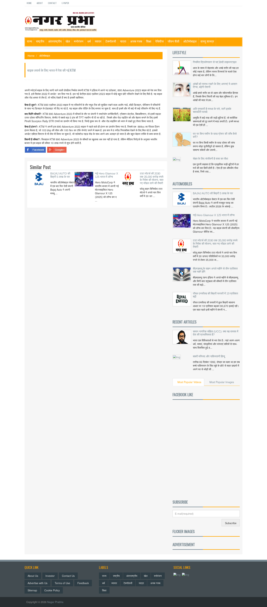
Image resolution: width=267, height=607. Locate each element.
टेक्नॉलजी (110, 41)
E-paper (65, 3)
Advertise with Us (37, 583)
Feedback (83, 583)
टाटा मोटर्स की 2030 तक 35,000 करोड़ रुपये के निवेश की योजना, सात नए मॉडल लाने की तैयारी (151, 178)
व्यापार (98, 41)
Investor (50, 576)
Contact (52, 3)
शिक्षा (148, 41)
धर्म (89, 41)
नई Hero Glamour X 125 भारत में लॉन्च (106, 175)
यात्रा (123, 41)
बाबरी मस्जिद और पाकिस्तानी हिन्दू (209, 356)
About (40, 3)
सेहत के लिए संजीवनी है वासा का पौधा (210, 158)
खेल (68, 41)
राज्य (29, 41)
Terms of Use (62, 583)
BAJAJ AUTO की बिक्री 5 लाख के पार (60, 175)
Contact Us (68, 576)
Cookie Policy (52, 590)
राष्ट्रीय (40, 41)
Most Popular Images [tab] (221, 382)
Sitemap (32, 590)
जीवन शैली (173, 41)
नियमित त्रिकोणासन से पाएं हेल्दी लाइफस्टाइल (214, 62)
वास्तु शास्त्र (207, 41)
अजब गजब (136, 41)
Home (29, 3)
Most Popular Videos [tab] (189, 382)
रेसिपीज (159, 41)
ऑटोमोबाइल (190, 41)
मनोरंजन (78, 41)
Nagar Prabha (55, 602)
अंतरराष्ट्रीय (55, 41)
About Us (33, 576)
